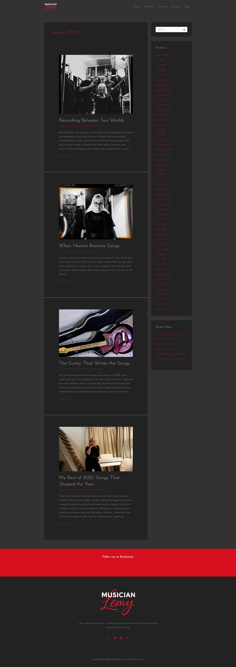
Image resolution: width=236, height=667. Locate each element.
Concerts (163, 7)
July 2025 (160, 120)
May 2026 (161, 70)
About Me (149, 7)
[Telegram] (121, 638)
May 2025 (160, 130)
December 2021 (163, 279)
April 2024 (161, 185)
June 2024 (160, 175)
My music (176, 7)
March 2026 (162, 80)
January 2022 (162, 274)
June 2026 (161, 65)
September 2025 (164, 110)
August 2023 (162, 215)
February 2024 (163, 195)
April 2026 (161, 75)
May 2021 (160, 299)
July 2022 (160, 254)
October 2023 (162, 210)
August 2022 (162, 249)
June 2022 (160, 259)
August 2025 (162, 115)
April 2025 (161, 135)
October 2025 (162, 105)
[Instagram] (109, 638)
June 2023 (160, 220)
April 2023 (161, 230)
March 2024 (162, 190)
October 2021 (162, 289)
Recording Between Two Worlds (91, 120)
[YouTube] (115, 638)
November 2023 (163, 205)
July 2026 (160, 60)
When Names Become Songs (89, 245)
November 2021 (163, 284)
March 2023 (162, 234)
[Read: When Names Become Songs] (96, 212)
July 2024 (160, 170)
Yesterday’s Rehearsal (166, 349)
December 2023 (163, 200)
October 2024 (162, 155)
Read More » (65, 155)
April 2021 (161, 304)
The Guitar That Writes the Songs (94, 363)
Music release (65, 126)
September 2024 (164, 160)
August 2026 (162, 55)
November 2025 (163, 100)
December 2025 (163, 95)
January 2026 (162, 90)
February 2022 (163, 269)
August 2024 (162, 165)
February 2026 (163, 85)
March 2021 (161, 309)
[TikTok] (127, 638)
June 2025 (160, 125)
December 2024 (163, 145)
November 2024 (163, 150)
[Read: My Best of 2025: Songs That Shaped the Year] (96, 449)
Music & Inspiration (68, 369)
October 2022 (162, 244)
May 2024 (160, 180)
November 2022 (163, 239)
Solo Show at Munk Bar (167, 344)
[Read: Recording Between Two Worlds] (96, 84)
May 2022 (160, 264)
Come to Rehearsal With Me (170, 354)
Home (137, 7)
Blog (187, 7)
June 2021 (160, 294)
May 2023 (160, 224)
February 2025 (163, 140)
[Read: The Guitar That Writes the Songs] (96, 333)
